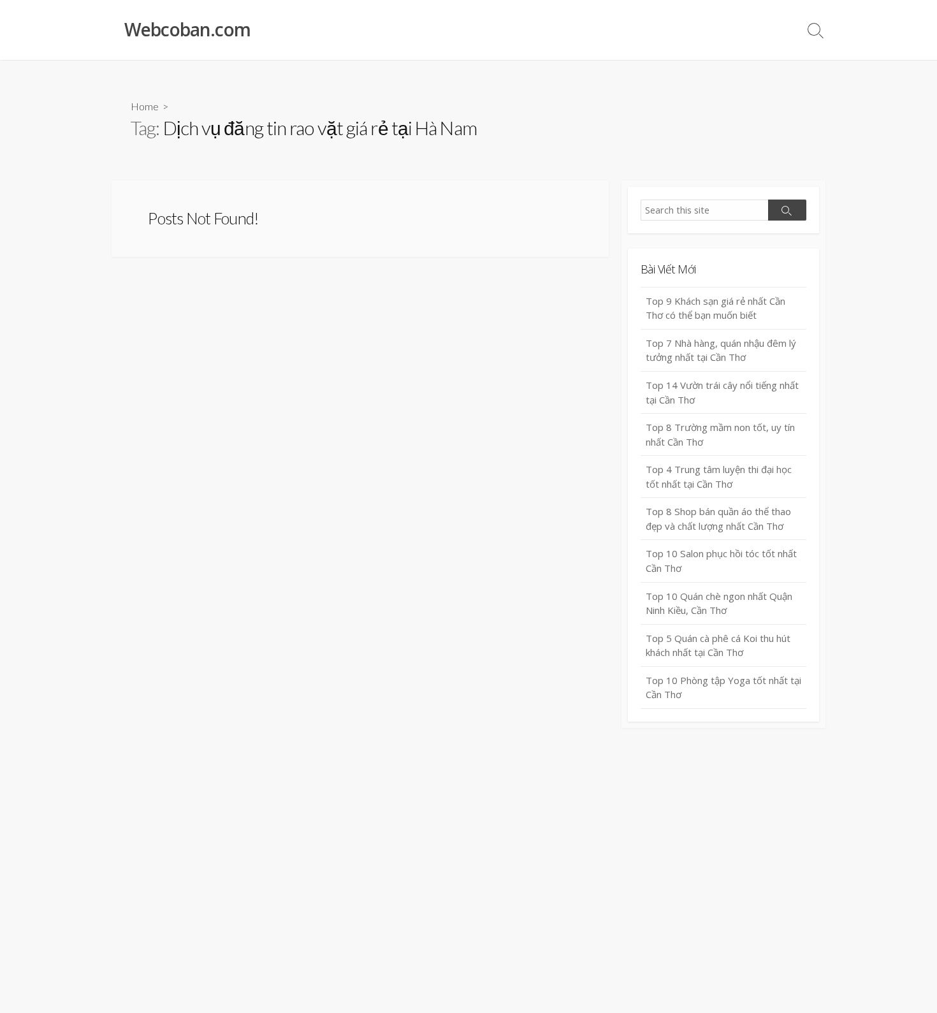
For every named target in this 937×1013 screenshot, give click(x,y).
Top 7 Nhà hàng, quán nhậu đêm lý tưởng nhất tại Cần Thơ (721, 350)
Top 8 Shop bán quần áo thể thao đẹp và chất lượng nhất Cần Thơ (718, 518)
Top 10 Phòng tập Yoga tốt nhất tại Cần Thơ (723, 687)
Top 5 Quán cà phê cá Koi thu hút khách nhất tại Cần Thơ (718, 645)
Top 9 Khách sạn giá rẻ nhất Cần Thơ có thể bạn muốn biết (715, 308)
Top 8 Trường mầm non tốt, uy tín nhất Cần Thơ (720, 434)
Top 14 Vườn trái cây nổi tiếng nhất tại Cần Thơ (722, 392)
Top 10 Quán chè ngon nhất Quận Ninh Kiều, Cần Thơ (719, 603)
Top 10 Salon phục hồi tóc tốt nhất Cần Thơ (721, 560)
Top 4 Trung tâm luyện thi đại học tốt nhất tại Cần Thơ (719, 476)
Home (145, 106)
